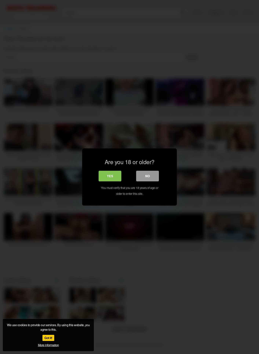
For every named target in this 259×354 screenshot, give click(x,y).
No (147, 176)
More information (48, 345)
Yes (110, 176)
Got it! (48, 338)
